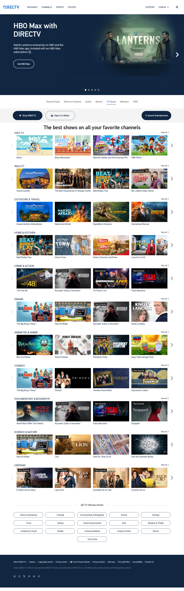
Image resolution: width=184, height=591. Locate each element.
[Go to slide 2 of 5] (89, 90)
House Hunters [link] (23, 190)
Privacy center (61, 562)
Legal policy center (45, 562)
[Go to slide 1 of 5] (85, 90)
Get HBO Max (24, 63)
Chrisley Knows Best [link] (102, 390)
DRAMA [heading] (18, 299)
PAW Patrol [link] (136, 157)
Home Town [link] (60, 257)
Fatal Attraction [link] (138, 290)
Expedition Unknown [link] (102, 224)
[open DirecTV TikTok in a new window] (39, 576)
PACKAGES (32, 7)
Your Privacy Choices (81, 562)
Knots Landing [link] (138, 323)
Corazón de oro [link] (138, 489)
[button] (177, 7)
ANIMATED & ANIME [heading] (26, 332)
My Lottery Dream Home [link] (142, 190)
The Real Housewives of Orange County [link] (73, 190)
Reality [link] (60, 531)
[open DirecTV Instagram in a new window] (29, 576)
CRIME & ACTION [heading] (24, 266)
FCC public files (123, 562)
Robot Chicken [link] (61, 357)
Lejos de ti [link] (59, 489)
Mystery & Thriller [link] (156, 523)
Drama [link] (124, 514)
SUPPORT (150, 7)
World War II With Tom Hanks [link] (30, 423)
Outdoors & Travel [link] (29, 531)
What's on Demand (72, 101)
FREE (135, 101)
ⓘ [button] (29, 52)
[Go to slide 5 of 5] (98, 90)
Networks (124, 101)
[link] (35, 145)
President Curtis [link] (100, 357)
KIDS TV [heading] (19, 133)
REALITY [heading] (19, 166)
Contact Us (149, 562)
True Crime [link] (92, 539)
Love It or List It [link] (138, 257)
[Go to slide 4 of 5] (95, 90)
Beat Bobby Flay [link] (100, 190)
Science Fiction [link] (124, 531)
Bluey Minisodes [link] (62, 157)
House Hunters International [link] (29, 224)
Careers (32, 562)
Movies (99, 101)
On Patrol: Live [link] (99, 290)
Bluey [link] (19, 157)
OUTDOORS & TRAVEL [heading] (27, 199)
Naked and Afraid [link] (63, 224)
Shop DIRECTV (29, 115)
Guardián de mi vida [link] (102, 489)
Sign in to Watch (61, 115)
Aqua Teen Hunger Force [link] (142, 357)
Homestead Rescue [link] (140, 224)
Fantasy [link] (155, 514)
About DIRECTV (19, 562)
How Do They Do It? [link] (102, 456)
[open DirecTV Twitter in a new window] (24, 576)
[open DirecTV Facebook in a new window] (19, 576)
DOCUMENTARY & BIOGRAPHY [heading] (32, 399)
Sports (88, 101)
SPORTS (60, 7)
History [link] (60, 523)
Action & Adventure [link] (28, 514)
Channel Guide (53, 101)
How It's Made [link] (61, 323)
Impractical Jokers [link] (139, 390)
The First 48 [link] (22, 290)
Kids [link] (124, 523)
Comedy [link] (60, 514)
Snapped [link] (135, 423)
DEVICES (72, 7)
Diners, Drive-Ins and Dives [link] (105, 257)
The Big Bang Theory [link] (26, 323)
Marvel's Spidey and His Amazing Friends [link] (112, 157)
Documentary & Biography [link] (92, 514)
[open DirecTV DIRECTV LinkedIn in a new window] (14, 576)
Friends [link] (58, 390)
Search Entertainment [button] (158, 115)
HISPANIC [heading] (20, 465)
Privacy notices (98, 562)
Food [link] (28, 523)
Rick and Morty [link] (23, 357)
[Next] (177, 54)
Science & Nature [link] (92, 531)
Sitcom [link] (156, 531)
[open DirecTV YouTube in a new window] (34, 576)
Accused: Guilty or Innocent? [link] (68, 290)
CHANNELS (46, 7)
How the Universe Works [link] (142, 456)
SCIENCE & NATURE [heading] (25, 432)
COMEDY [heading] (19, 365)
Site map (111, 562)
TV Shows (111, 101)
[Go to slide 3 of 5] (92, 90)
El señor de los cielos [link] (26, 489)
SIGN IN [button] (162, 7)
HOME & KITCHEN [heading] (24, 232)
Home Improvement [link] (92, 523)
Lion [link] (57, 456)
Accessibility (137, 562)
